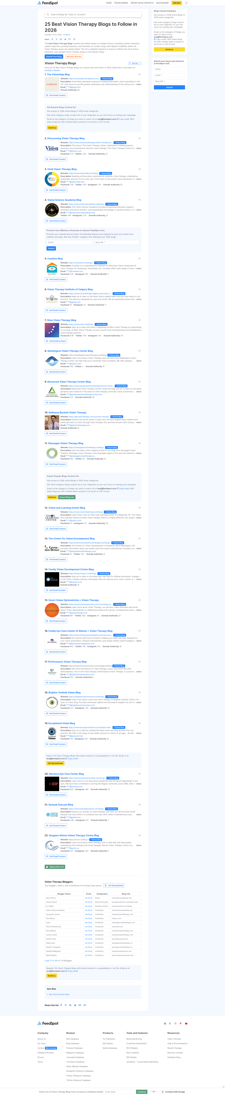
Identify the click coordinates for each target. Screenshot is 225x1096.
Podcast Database (74, 1048)
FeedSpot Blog (173, 1057)
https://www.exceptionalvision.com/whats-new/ (90, 727)
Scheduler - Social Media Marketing (142, 1062)
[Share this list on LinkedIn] (61, 39)
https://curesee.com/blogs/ (81, 263)
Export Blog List (67, 497)
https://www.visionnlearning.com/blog (85, 512)
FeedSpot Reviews (46, 1053)
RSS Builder (131, 1057)
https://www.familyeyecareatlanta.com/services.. (90, 635)
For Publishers (109, 1039)
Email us (52, 128)
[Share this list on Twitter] (56, 39)
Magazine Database (75, 1053)
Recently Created (175, 1053)
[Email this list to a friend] (69, 39)
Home (109, 3)
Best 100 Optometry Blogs (59, 994)
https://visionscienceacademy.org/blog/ (86, 204)
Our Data (41, 1043)
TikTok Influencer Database (78, 1080)
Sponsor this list (74, 56)
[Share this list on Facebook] (52, 39)
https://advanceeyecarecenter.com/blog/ (87, 778)
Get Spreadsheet (55, 763)
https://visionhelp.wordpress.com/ (84, 78)
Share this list (52, 1005)
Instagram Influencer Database (79, 1071)
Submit (51, 248)
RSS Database (72, 1039)
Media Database (110, 1048)
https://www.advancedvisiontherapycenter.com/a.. (91, 386)
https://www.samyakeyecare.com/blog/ (86, 809)
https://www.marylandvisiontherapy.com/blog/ (89, 543)
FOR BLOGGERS (121, 3)
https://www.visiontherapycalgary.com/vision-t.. (90, 293)
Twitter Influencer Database (78, 1075)
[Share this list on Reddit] (65, 39)
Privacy (41, 1057)
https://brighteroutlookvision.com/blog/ (86, 696)
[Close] (223, 1087)
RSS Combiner (132, 1053)
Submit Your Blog (54, 56)
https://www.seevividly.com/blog (83, 173)
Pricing (176, 3)
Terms (40, 1062)
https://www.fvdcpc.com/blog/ (82, 573)
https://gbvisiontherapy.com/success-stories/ (89, 416)
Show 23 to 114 (57, 867)
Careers (47, 1048)
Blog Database (72, 1043)
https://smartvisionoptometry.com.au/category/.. (90, 604)
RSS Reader (108, 1043)
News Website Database (77, 1066)
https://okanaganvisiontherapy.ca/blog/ (86, 447)
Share (47, 39)
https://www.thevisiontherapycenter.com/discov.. (90, 142)
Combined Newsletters (136, 1043)
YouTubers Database (75, 1062)
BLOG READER (162, 3)
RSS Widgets (132, 1048)
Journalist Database (75, 1057)
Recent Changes (174, 1048)
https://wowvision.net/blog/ (81, 324)
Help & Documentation (177, 1043)
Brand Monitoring (134, 1039)
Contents (66, 35)
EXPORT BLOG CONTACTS (142, 3)
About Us (42, 1039)
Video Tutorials (174, 1039)
